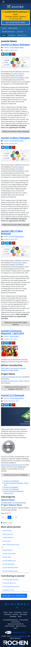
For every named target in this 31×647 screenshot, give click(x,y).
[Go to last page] (16, 517)
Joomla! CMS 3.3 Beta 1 (19, 263)
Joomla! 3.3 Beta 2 (18, 167)
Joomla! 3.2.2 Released (11, 487)
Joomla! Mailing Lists (9, 561)
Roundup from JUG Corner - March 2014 (14, 381)
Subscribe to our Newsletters (14, 595)
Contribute (11, 35)
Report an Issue (21, 626)
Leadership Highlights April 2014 (11, 377)
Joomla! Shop (6, 557)
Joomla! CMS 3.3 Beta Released (12, 232)
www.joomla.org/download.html (11, 465)
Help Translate (9, 626)
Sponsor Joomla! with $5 (15, 624)
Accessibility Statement (10, 620)
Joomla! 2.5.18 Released (11, 489)
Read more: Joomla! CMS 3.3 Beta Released (16, 324)
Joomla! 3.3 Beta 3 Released (15, 44)
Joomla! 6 (20, 32)
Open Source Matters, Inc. (19, 636)
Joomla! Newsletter (8, 564)
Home (4, 28)
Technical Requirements (10, 571)
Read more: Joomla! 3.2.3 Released (16, 475)
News (4, 35)
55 (9, 517)
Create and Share (8, 537)
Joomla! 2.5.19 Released (11, 481)
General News (14, 336)
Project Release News (17, 47)
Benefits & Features (8, 32)
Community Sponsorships (10, 586)
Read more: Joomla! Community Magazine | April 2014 (16, 388)
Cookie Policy (15, 622)
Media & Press (22, 35)
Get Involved (6, 541)
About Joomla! (13, 28)
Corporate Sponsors (9, 583)
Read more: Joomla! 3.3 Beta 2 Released (16, 225)
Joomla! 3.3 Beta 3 (18, 74)
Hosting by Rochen (15, 646)
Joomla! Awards (7, 550)
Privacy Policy (23, 620)
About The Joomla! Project (10, 544)
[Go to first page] (3, 517)
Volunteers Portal (8, 590)
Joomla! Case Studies (9, 554)
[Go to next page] (12, 517)
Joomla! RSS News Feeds (10, 568)
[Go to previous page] (6, 517)
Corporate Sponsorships (10, 579)
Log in (15, 628)
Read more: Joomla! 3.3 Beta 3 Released (16, 131)
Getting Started (7, 534)
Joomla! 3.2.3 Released (12, 395)
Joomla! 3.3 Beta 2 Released (15, 137)
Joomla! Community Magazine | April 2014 (12, 332)
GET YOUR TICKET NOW (15, 22)
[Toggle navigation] (3, 1)
